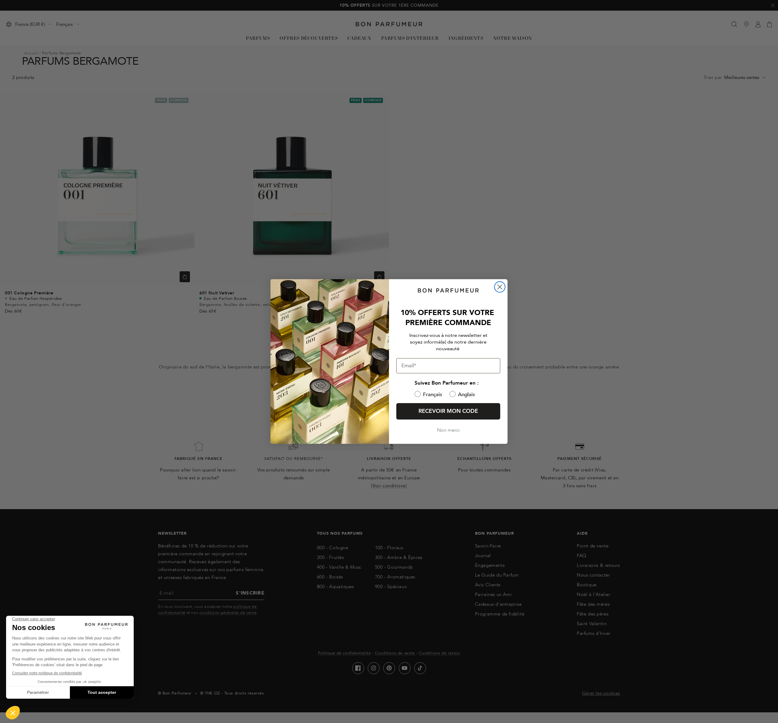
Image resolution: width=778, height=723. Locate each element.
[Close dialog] (499, 287)
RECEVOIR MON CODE (448, 411)
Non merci (448, 430)
